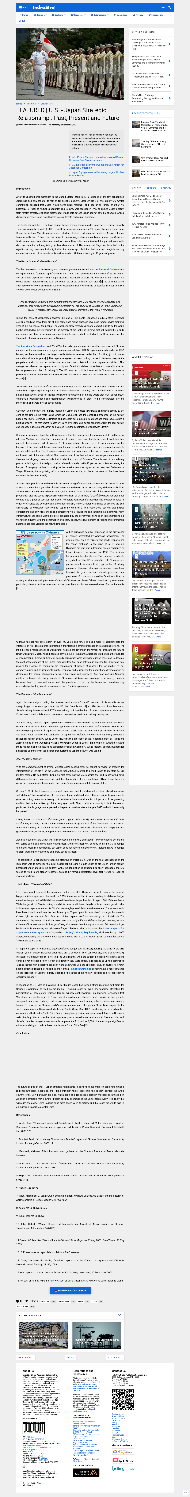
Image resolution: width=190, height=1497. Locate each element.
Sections (58, 15)
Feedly (114, 1422)
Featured (31, 104)
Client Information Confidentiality (86, 1430)
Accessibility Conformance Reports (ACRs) (84, 1423)
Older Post (115, 1357)
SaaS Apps (122, 15)
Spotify (114, 1437)
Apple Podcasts (118, 1418)
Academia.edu (118, 1414)
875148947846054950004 (40, 1448)
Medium (115, 1433)
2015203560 (49, 1441)
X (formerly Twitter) (120, 1441)
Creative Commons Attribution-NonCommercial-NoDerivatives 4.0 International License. (86, 1387)
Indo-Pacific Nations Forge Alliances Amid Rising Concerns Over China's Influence (96, 159)
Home (25, 15)
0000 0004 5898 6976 (36, 1445)
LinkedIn (115, 1429)
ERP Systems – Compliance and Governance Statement (86, 1435)
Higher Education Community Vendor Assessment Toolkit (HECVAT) (85, 1447)
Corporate (78, 15)
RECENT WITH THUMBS (146, 113)
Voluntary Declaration (82, 1455)
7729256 (45, 1475)
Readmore (155, 403)
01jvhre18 (33, 1450)
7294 (42, 1456)
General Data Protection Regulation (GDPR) (82, 1441)
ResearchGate (118, 1435)
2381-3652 (31, 1437)
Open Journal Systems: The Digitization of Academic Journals (150, 382)
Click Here (77, 1461)
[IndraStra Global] (44, 8)
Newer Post (26, 1357)
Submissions (99, 15)
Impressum (157, 15)
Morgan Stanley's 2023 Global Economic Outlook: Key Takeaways (97, 1341)
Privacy (139, 15)
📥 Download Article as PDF (70, 1290)
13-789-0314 (43, 1460)
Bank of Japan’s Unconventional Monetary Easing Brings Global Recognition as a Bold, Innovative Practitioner (40, 1338)
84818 (32, 1452)
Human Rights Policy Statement (86, 1451)
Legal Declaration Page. (84, 1410)
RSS (23, 21)
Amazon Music (118, 1416)
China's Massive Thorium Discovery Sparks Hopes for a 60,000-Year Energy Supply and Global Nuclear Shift (151, 612)
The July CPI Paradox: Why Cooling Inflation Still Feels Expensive (153, 144)
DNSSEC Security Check (82, 1432)
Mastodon (116, 1431)
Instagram (116, 1427)
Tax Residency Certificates (84, 1453)
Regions (40, 15)
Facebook (116, 1420)
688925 (43, 1458)
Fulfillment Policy (80, 1438)
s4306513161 (39, 1454)
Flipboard (115, 1425)
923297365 (39, 1439)
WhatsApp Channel (120, 1439)
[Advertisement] (41, 151)
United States (47, 104)
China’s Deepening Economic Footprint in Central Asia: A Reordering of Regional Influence (150, 472)
